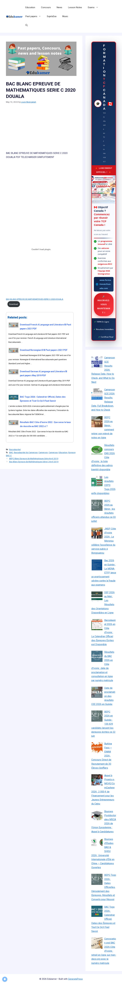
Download (13, 304)
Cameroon (43, 452)
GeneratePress (75, 979)
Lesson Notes (75, 7)
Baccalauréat (15, 449)
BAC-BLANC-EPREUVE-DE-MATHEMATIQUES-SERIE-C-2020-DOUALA (34, 299)
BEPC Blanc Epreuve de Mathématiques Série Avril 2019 (33, 458)
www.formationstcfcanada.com (105, 284)
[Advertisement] (41, 129)
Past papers (31, 16)
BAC (11, 452)
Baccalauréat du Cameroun (26, 452)
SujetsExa (51, 16)
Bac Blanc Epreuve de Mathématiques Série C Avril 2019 (33, 461)
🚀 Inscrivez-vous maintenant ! (103, 304)
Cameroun (53, 452)
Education (30, 7)
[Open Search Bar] (26, 25)
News (59, 7)
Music (65, 16)
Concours (46, 7)
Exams (91, 7)
